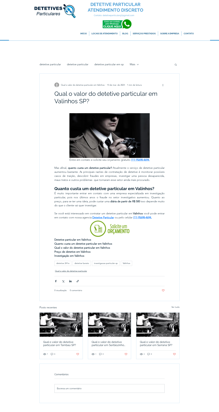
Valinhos (126, 263)
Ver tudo (175, 307)
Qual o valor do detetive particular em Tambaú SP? (59, 343)
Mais (132, 64)
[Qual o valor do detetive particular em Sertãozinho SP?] (109, 325)
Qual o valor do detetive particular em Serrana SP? (156, 343)
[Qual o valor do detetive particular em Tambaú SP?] (61, 325)
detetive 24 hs (62, 263)
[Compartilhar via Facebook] (55, 281)
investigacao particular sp (106, 263)
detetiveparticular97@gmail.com (118, 15)
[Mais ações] (163, 85)
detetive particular (50, 64)
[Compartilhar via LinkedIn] (70, 281)
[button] (175, 64)
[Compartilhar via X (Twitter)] (63, 281)
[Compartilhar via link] (77, 281)
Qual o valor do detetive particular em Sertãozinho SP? (108, 343)
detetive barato (81, 263)
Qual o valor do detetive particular (71, 271)
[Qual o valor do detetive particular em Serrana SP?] (157, 325)
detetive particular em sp (109, 64)
